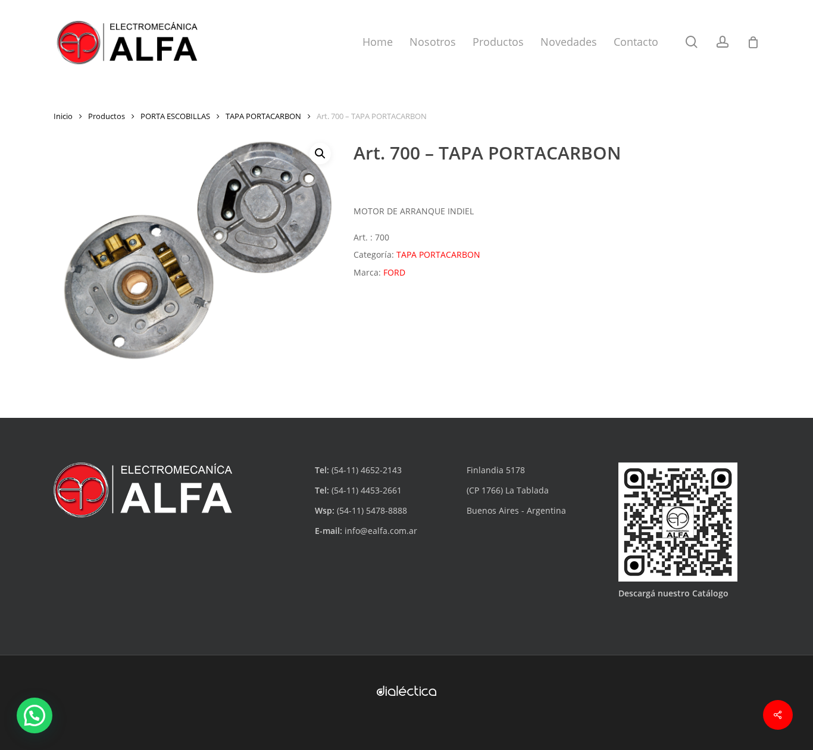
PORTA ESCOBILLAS (175, 116)
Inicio (63, 116)
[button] (320, 153)
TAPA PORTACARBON (263, 116)
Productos (106, 116)
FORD (394, 272)
